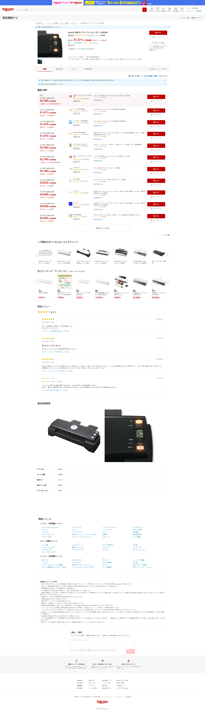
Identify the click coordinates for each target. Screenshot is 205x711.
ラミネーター (74, 23)
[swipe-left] (37, 255)
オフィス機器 (64, 23)
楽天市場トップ (40, 23)
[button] (158, 9)
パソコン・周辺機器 (53, 23)
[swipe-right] (167, 255)
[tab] (45, 69)
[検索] (144, 10)
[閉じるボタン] (169, 27)
